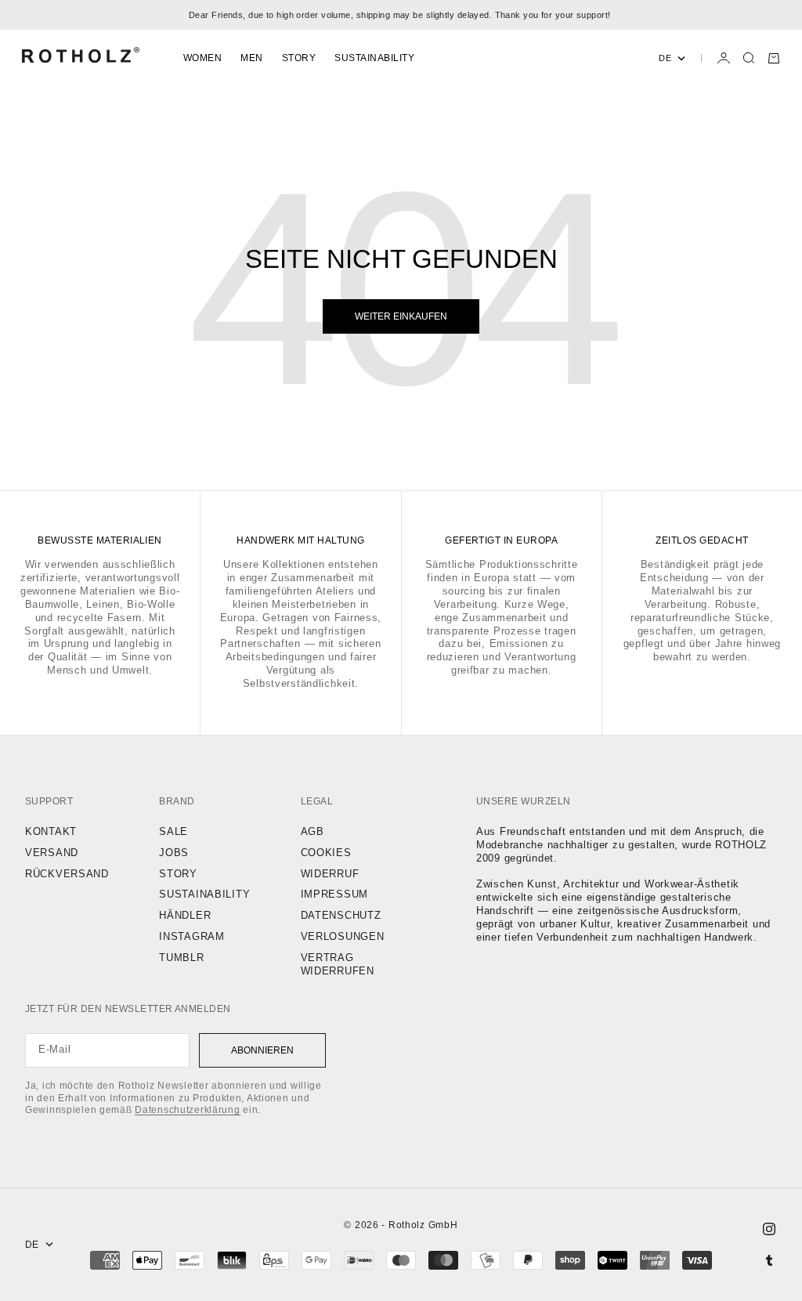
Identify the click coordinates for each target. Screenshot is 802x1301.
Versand (51, 852)
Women (202, 57)
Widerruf (330, 874)
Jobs (174, 852)
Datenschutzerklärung (187, 1109)
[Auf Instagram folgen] (769, 1229)
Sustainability (374, 57)
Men (251, 57)
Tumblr (181, 957)
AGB (312, 831)
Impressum (334, 894)
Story (299, 57)
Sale (173, 831)
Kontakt (51, 831)
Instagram (191, 936)
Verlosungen (343, 936)
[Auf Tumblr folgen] (769, 1260)
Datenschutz (341, 915)
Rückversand (67, 874)
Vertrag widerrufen (337, 964)
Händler (185, 915)
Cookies (326, 852)
